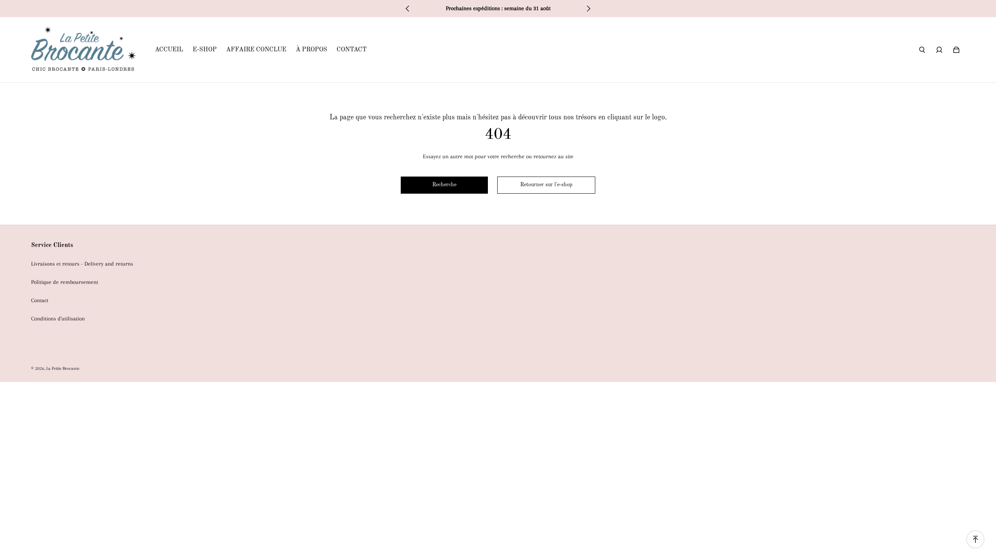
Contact (39, 300)
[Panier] (956, 49)
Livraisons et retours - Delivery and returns (82, 264)
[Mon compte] (939, 49)
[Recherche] (922, 49)
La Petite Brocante (62, 368)
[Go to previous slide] (407, 8)
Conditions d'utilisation (58, 318)
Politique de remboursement (64, 282)
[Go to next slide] (588, 8)
